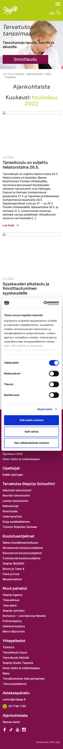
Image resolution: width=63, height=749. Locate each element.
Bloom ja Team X (13, 569)
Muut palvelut (15, 588)
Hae (52, 13)
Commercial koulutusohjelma (21, 558)
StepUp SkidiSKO (13, 563)
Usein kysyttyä (12, 516)
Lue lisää (9, 225)
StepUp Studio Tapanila (18, 663)
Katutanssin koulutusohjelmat (22, 553)
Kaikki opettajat (13, 474)
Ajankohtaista (15, 715)
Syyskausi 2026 (13, 454)
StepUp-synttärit (14, 610)
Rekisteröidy (11, 506)
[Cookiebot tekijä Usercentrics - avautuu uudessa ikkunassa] (44, 303)
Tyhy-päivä (10, 605)
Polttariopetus (12, 621)
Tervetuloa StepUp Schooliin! (29, 484)
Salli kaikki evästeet (31, 420)
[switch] (54, 373)
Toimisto (8, 647)
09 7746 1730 (17, 706)
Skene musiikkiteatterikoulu (20, 542)
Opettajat (11, 468)
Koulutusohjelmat (18, 536)
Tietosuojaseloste (14, 684)
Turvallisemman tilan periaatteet (24, 678)
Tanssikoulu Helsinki (16, 657)
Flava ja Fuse (11, 574)
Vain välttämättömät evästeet (31, 442)
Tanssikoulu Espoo (15, 652)
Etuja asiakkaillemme (16, 521)
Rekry (6, 673)
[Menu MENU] (57, 4)
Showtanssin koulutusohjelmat (23, 548)
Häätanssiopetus (14, 626)
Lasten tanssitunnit (15, 501)
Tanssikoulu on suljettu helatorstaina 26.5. (25, 164)
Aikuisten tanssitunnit (17, 490)
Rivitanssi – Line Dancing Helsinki (24, 616)
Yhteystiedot (14, 641)
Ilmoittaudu (25, 59)
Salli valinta (31, 431)
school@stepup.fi (14, 699)
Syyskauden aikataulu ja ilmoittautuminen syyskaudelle (26, 289)
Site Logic (55, 742)
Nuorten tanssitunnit (16, 495)
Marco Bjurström (14, 631)
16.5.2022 (8, 157)
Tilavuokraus (11, 600)
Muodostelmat (12, 579)
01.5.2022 (8, 278)
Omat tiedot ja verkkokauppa (21, 459)
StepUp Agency (12, 595)
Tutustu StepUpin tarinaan (20, 527)
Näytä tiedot (44, 409)
